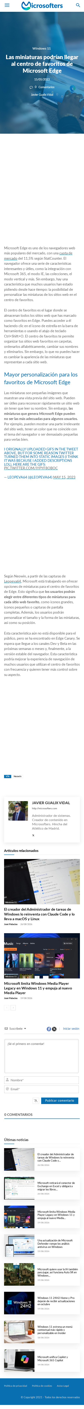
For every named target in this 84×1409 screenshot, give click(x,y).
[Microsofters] (42, 6)
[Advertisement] (42, 199)
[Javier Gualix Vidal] (18, 819)
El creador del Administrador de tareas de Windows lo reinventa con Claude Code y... (56, 1157)
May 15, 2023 (64, 477)
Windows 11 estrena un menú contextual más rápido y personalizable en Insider (55, 1330)
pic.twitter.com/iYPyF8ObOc (31, 468)
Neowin (17, 776)
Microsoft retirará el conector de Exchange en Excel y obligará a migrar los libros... (56, 1186)
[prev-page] (6, 1007)
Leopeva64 (12, 581)
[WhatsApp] (48, 147)
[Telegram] (67, 147)
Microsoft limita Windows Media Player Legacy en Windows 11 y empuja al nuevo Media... (56, 1215)
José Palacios (11, 924)
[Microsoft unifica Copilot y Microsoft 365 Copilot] (19, 1360)
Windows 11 (41, 48)
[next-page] (13, 1007)
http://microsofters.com (44, 808)
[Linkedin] (58, 147)
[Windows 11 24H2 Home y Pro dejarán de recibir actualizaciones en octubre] (19, 1303)
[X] (39, 147)
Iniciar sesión (70, 1028)
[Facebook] (30, 147)
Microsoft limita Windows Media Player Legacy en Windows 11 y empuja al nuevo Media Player (38, 988)
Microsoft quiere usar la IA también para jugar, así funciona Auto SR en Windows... (58, 1272)
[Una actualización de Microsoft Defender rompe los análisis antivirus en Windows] (19, 1245)
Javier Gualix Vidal (42, 94)
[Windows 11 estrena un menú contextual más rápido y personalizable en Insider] (19, 1331)
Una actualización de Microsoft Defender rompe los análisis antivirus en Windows (55, 1243)
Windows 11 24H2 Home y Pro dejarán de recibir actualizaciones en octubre (56, 1301)
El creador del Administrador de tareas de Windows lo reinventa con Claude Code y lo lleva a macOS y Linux (39, 914)
